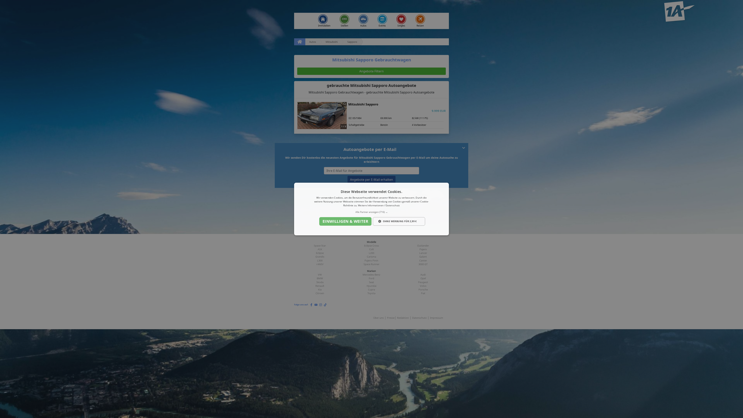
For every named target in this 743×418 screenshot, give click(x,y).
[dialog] (371, 209)
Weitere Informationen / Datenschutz (379, 205)
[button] (371, 212)
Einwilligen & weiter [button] (345, 221)
